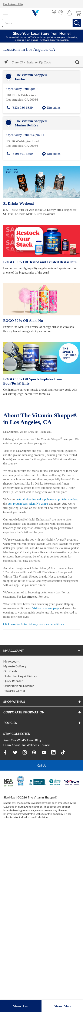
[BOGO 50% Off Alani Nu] (41, 298)
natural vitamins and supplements (39, 502)
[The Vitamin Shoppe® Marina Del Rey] (41, 122)
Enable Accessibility (14, 4)
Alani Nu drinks (55, 506)
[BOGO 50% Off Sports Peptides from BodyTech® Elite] (41, 357)
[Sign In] (70, 12)
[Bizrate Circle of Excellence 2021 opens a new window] (20, 789)
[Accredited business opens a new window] (37, 791)
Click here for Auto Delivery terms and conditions (36, 631)
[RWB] (71, 791)
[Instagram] (25, 760)
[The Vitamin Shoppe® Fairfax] (41, 77)
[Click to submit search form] (77, 62)
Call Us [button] (41, 773)
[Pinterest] (34, 760)
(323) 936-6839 (22, 107)
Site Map (9, 805)
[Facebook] (5, 760)
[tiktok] (63, 760)
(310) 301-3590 (22, 153)
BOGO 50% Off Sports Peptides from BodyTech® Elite (41, 380)
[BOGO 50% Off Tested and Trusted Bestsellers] (41, 240)
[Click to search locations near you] (6, 62)
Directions (54, 107)
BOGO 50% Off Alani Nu (22, 320)
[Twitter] (15, 760)
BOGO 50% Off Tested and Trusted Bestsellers (39, 261)
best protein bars (32, 506)
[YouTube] (44, 760)
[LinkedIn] (53, 760)
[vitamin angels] (55, 791)
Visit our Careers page (61, 615)
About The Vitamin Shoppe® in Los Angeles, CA (40, 417)
